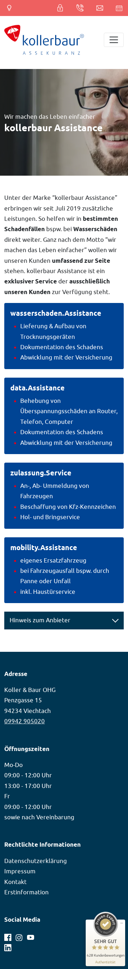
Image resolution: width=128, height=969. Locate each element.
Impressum (20, 871)
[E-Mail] (100, 8)
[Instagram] (20, 935)
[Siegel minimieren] (121, 923)
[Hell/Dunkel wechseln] (8, 8)
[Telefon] (81, 8)
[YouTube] (30, 935)
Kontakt (15, 881)
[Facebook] (8, 935)
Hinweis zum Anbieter (40, 620)
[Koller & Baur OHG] (44, 39)
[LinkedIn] (7, 946)
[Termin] (117, 8)
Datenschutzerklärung (35, 860)
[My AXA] (64, 8)
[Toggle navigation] (114, 40)
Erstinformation (26, 892)
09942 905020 (24, 721)
